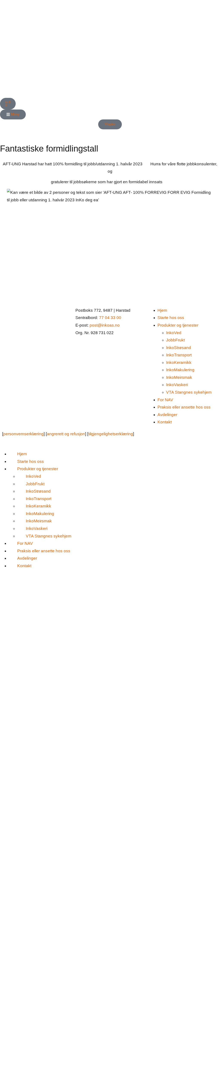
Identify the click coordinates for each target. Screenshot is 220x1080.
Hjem (162, 310)
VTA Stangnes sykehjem (189, 392)
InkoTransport (179, 355)
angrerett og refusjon (66, 434)
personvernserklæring (23, 434)
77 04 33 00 (110, 317)
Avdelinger (167, 414)
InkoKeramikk (178, 362)
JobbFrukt (175, 340)
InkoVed (173, 332)
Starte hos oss (170, 317)
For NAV (165, 400)
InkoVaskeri (177, 384)
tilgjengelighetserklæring (110, 434)
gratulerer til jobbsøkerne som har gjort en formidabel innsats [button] (106, 182)
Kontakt (164, 422)
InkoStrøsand (178, 347)
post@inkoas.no (105, 325)
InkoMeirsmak (179, 377)
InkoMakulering (180, 370)
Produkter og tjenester (177, 325)
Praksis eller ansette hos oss (184, 407)
